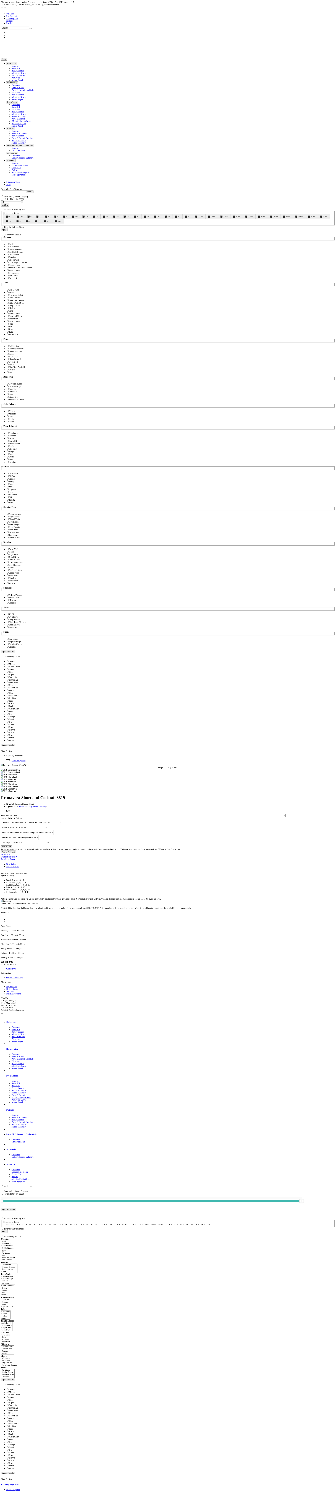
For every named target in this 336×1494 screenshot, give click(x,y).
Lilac (11, 693)
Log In (9, 23)
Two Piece (13, 334)
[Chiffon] (5, 1314)
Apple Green (14, 667)
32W (313, 216)
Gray (11, 735)
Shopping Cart (12, 18)
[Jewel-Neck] (7, 1342)
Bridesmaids (14, 247)
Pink (11, 701)
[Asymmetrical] (6, 1325)
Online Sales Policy (9, 857)
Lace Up (12, 389)
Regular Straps (15, 641)
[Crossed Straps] (8, 1279)
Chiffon (12, 476)
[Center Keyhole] (9, 1269)
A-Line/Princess (15, 595)
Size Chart (5, 854)
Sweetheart (13, 581)
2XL (59, 221)
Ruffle (11, 457)
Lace (11, 454)
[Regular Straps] (7, 1372)
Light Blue (13, 680)
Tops (11, 329)
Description (11, 864)
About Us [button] (10, 1164)
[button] (11, 63)
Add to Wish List (8, 852)
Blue (11, 685)
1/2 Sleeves (13, 614)
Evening (12, 257)
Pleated (12, 364)
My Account (11, 16)
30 (179, 216)
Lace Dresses (14, 298)
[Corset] (9, 1271)
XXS (325, 216)
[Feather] (5, 1316)
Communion (14, 254)
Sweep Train (14, 532)
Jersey (11, 481)
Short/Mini (13, 530)
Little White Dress (16, 303)
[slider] (301, 1201)
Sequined (13, 494)
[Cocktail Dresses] (11, 1248)
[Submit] (31, 28)
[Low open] (8, 1283)
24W (263, 216)
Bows (11, 438)
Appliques (13, 433)
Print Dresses (14, 313)
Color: (4, 818)
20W (238, 216)
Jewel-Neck (14, 557)
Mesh (11, 487)
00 (21, 216)
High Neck (13, 554)
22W (250, 216)
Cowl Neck (14, 549)
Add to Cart (6, 847)
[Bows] (7, 1304)
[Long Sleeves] (9, 1363)
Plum (11, 711)
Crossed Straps (15, 386)
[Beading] (7, 1302)
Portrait (12, 567)
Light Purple (14, 695)
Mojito (12, 664)
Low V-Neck (14, 560)
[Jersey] (5, 1318)
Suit (10, 326)
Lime (11, 672)
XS (10, 221)
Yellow (12, 661)
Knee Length (14, 527)
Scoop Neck (14, 573)
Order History (12, 989)
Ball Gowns (14, 290)
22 (137, 216)
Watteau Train (14, 537)
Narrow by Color (12, 657)
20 (127, 216)
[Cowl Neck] (7, 1335)
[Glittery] (4, 1288)
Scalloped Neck (15, 570)
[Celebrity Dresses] (9, 1267)
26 (158, 216)
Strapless (12, 578)
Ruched (12, 370)
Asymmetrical (14, 516)
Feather (12, 446)
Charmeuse (13, 473)
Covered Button (15, 384)
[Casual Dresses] (11, 1246)
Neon (11, 416)
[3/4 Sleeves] (9, 1361)
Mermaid (12, 600)
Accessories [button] (11, 1149)
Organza (12, 489)
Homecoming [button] (12, 1049)
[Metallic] (4, 1290)
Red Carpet (13, 275)
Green (11, 669)
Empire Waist (14, 597)
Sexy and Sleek (15, 316)
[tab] (170, 758)
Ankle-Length (15, 514)
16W (213, 216)
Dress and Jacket (16, 295)
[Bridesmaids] (11, 1244)
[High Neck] (7, 1339)
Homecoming (14, 265)
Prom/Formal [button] (12, 1076)
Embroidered (14, 443)
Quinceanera (14, 273)
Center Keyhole (15, 351)
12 (86, 216)
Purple (11, 690)
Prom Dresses (14, 270)
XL (48, 221)
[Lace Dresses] (8, 1260)
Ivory (11, 722)
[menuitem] (170, 14)
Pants (11, 311)
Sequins (12, 462)
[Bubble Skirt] (9, 1265)
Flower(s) (13, 449)
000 (10, 216)
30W (300, 216)
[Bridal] (11, 1241)
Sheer (11, 394)
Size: (3, 816)
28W (287, 216)
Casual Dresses (15, 249)
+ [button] (8, 758)
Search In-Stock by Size (15, 209)
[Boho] (8, 1255)
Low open (13, 392)
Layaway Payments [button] (14, 756)
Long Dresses (14, 305)
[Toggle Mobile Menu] (2, 1013)
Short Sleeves (14, 625)
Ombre (12, 419)
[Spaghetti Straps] (7, 1374)
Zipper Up (13, 397)
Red (10, 714)
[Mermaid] (7, 1351)
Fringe (11, 451)
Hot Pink (13, 703)
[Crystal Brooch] (7, 1306)
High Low (13, 356)
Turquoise (13, 677)
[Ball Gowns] (8, 1253)
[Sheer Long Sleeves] (9, 1365)
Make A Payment (13, 994)
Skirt (11, 324)
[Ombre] (4, 1295)
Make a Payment (18, 761)
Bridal (11, 244)
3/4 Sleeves (13, 617)
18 (117, 216)
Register (9, 21)
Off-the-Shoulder (16, 562)
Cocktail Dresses (16, 252)
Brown (12, 730)
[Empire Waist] (7, 1349)
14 (96, 216)
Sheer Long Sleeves (17, 622)
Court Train (14, 522)
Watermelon (14, 709)
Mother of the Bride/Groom (20, 268)
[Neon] (4, 1293)
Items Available (12, 866)
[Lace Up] (8, 1281)
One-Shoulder (15, 565)
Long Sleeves (14, 619)
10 (76, 216)
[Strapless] (7, 1377)
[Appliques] (7, 1300)
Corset (11, 354)
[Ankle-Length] (6, 1323)
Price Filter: (10, 199)
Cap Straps (13, 639)
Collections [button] (11, 1022)
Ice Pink (12, 698)
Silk (10, 497)
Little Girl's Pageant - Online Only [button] (21, 1134)
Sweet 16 (13, 278)
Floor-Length (14, 524)
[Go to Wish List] (5, 7)
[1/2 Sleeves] (9, 1358)
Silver (11, 738)
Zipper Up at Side (16, 399)
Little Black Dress (16, 300)
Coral (11, 719)
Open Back (13, 362)
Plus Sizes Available (17, 367)
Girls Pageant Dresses (18, 262)
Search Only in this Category (16, 196)
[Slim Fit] (7, 1353)
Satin (11, 492)
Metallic (12, 414)
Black (11, 732)
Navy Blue (13, 688)
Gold (11, 727)
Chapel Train (14, 519)
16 (107, 216)
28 (168, 216)
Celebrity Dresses (16, 349)
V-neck (12, 583)
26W (275, 216)
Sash (11, 459)
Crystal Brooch (15, 441)
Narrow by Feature (13, 235)
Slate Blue (13, 682)
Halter (11, 552)
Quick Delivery (39, 806)
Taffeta (12, 500)
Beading (12, 436)
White (11, 740)
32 (189, 216)
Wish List (10, 14)
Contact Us (11, 969)
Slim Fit (12, 603)
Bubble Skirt (14, 346)
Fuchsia (12, 706)
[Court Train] (6, 1330)
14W (200, 216)
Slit (10, 372)
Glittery (12, 411)
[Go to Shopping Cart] (2, 7)
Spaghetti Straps (15, 644)
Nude (11, 724)
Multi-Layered (15, 359)
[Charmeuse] (5, 1311)
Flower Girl (14, 260)
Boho (11, 292)
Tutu (11, 332)
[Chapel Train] (6, 1328)
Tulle (11, 502)
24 (148, 216)
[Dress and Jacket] (8, 1257)
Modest (12, 308)
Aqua (11, 674)
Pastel (11, 422)
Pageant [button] (10, 1110)
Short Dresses (14, 321)
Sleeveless (13, 627)
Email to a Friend (8, 859)
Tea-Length (14, 535)
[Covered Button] (8, 1276)
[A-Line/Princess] (7, 1347)
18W (225, 216)
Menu (4, 59)
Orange (12, 717)
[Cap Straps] (7, 1370)
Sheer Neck (14, 575)
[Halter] (7, 1337)
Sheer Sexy (13, 319)
